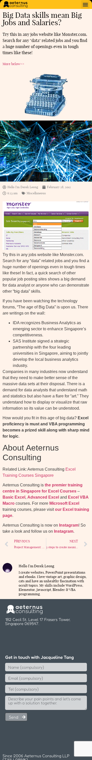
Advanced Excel (43, 497)
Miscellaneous (36, 193)
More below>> (13, 64)
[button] (85, 4)
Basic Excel (14, 497)
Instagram (68, 525)
